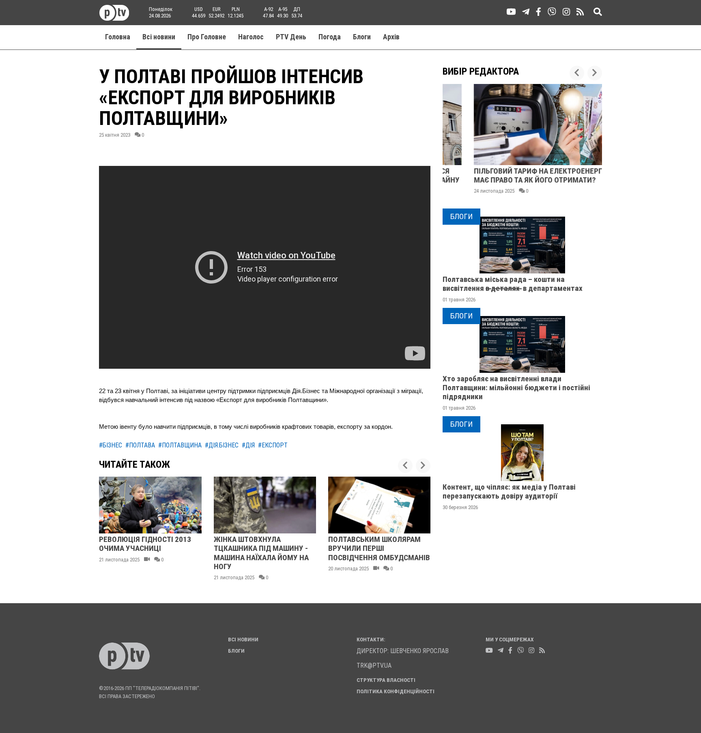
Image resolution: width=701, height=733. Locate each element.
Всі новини (158, 37)
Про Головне (206, 37)
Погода (329, 37)
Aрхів (391, 37)
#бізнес (110, 445)
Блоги (362, 37)
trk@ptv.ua (374, 665)
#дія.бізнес (222, 445)
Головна (117, 37)
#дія (248, 445)
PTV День (291, 37)
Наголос (251, 37)
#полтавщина (180, 445)
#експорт (273, 445)
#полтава (140, 445)
